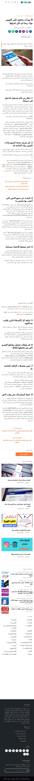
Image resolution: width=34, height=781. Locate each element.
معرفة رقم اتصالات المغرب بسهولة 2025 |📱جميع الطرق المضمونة (21, 601)
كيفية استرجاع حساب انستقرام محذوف (16, 186)
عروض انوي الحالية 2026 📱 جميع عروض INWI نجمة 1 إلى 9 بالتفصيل (22, 592)
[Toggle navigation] (5, 2)
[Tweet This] (27, 31)
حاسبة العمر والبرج (21, 733)
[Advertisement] (17, 9)
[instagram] (15, 2)
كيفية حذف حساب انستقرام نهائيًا (17, 189)
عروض (31, 589)
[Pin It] (23, 31)
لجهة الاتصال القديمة (19, 309)
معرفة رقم (18, 598)
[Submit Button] (27, 770)
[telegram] (17, 750)
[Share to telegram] (9, 31)
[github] (24, 754)
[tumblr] (10, 750)
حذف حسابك (22, 312)
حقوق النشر (23, 741)
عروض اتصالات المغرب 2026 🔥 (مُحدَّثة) (22, 609)
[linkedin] (6, 750)
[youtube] (27, 754)
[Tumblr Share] (16, 31)
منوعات (21, 589)
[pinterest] (20, 750)
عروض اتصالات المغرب (16, 607)
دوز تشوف (9, 779)
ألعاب (27, 580)
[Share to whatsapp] (13, 31)
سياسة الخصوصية (21, 736)
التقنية (23, 572)
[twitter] (13, 750)
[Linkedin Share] (20, 31)
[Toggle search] (8, 2)
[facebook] (17, 2)
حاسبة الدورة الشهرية (20, 731)
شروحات (19, 572)
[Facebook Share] (30, 31)
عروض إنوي (26, 589)
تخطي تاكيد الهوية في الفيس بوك (21, 530)
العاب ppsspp (23, 580)
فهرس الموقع (22, 738)
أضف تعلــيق (23, 454)
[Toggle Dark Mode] (12, 2)
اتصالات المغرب (29, 572)
